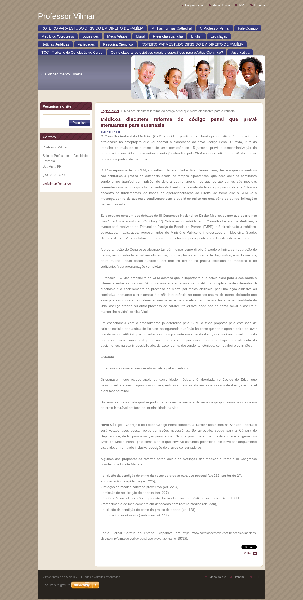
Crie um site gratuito (56, 585)
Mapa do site (221, 5)
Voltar (248, 553)
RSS (242, 5)
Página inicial (110, 111)
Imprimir (259, 5)
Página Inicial (194, 5)
